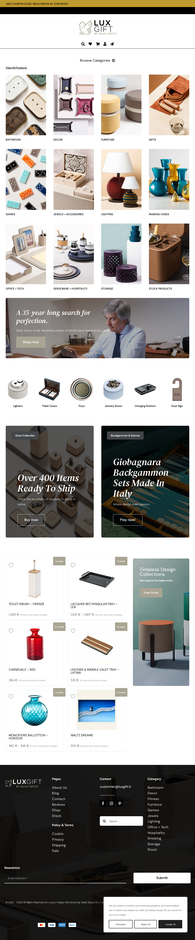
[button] (83, 44)
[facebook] (103, 803)
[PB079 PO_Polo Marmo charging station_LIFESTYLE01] (145, 379)
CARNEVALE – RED (22, 669)
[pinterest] (120, 803)
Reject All (145, 924)
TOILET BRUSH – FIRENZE (26, 604)
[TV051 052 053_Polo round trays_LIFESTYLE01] (82, 379)
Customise (121, 924)
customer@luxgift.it (115, 786)
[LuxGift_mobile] (99, 20)
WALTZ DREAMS (82, 735)
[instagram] (111, 803)
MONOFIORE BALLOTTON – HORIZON (28, 737)
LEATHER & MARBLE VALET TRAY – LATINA (95, 671)
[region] (145, 914)
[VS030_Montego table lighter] (18, 379)
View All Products (16, 67)
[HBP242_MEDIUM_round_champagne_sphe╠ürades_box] (113, 379)
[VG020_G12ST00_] (50, 379)
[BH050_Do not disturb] (177, 379)
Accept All (170, 924)
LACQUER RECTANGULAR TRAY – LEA (94, 606)
